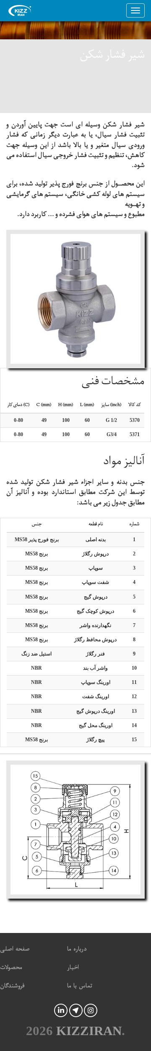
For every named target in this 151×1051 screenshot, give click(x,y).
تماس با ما (79, 987)
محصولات (11, 969)
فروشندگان (12, 987)
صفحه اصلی (15, 950)
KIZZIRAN (89, 1031)
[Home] (22, 10)
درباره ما (77, 950)
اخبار (73, 969)
